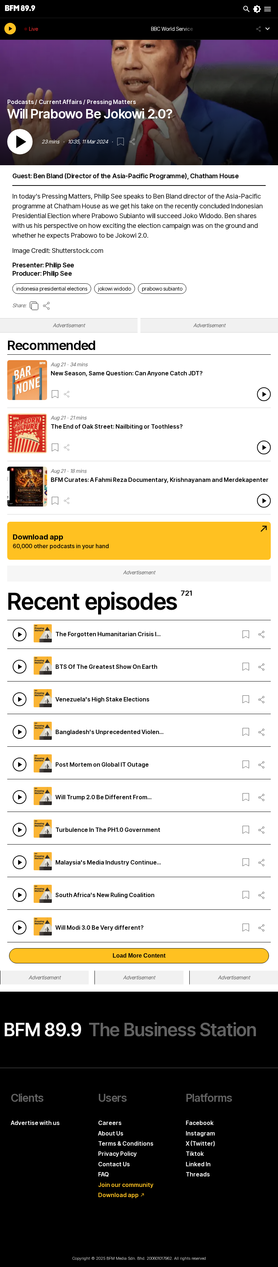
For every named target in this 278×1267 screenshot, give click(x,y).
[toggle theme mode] (257, 9)
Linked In (198, 1164)
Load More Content (139, 956)
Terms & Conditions (125, 1143)
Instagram (200, 1133)
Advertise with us (35, 1122)
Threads (198, 1174)
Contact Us (114, 1164)
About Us (110, 1133)
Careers (110, 1122)
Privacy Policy (117, 1153)
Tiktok (195, 1153)
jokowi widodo (114, 289)
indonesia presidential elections (51, 289)
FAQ (103, 1174)
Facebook (200, 1122)
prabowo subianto (162, 289)
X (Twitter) (200, 1143)
